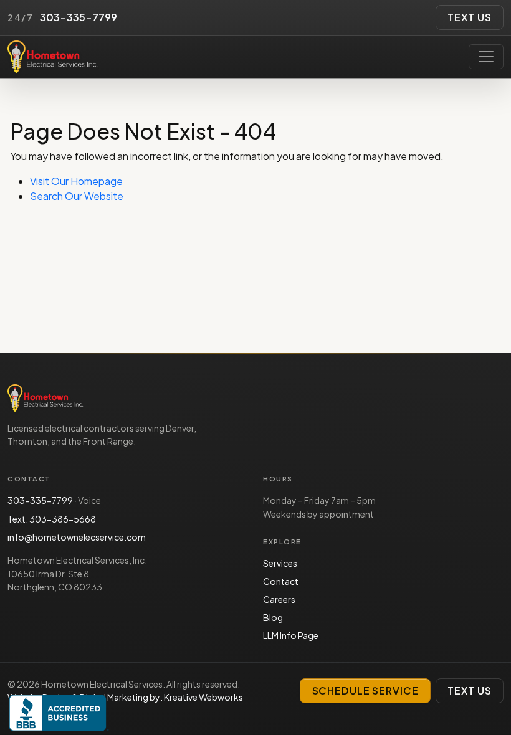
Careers (279, 599)
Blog (273, 617)
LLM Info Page (290, 635)
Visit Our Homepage (76, 180)
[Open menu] (486, 56)
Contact (280, 581)
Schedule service (365, 690)
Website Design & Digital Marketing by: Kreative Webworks (125, 697)
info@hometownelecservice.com (76, 537)
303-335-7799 (40, 500)
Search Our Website (76, 195)
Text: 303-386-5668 (51, 518)
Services (280, 563)
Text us (469, 17)
